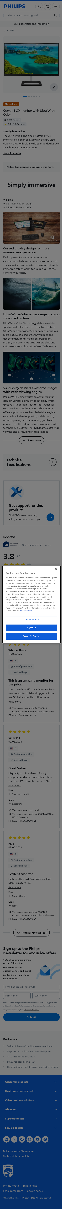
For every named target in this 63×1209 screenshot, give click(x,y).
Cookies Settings (30, 619)
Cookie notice (25, 610)
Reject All (30, 627)
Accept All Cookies (30, 636)
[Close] (54, 569)
